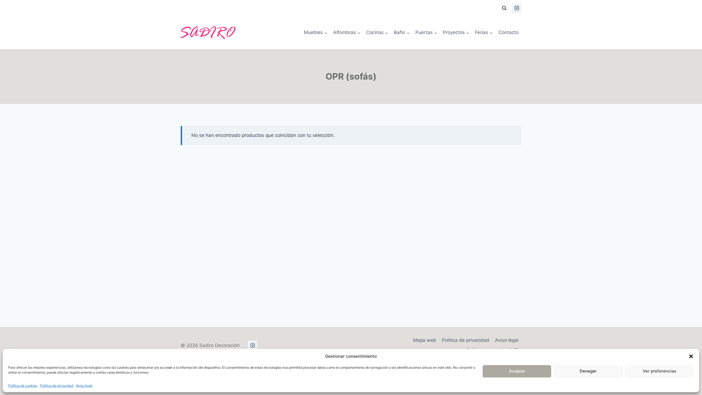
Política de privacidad (56, 385)
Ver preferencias (659, 371)
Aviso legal (84, 385)
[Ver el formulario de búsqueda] (504, 8)
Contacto (509, 32)
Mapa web (424, 340)
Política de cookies (22, 385)
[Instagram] (516, 8)
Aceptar (517, 371)
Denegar (588, 371)
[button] (691, 356)
